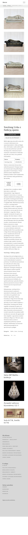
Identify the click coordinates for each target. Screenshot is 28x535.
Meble (12, 331)
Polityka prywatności (9, 467)
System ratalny (7, 437)
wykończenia (20, 174)
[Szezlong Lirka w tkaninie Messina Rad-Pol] (14, 42)
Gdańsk (5, 486)
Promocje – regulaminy (10, 439)
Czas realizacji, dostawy (10, 446)
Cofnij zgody (7, 457)
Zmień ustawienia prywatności (12, 452)
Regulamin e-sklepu (9, 469)
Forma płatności (8, 448)
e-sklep (5, 465)
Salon (15, 331)
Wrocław (5, 491)
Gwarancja (6, 441)
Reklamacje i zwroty (9, 472)
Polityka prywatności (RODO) (11, 450)
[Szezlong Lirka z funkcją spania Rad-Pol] (14, 65)
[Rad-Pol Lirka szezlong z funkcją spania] (14, 19)
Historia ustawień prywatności (12, 455)
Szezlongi (20, 331)
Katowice (5, 493)
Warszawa (6, 489)
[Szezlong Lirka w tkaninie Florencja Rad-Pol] (14, 88)
